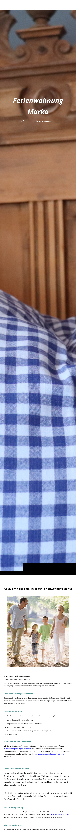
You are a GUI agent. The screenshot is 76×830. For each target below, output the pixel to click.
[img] (38, 292)
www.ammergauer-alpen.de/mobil (17, 748)
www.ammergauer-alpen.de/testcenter (49, 754)
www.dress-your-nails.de (59, 814)
